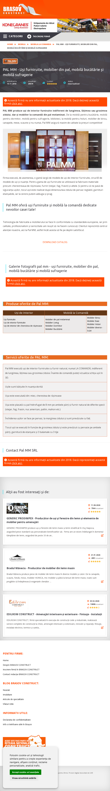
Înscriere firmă (41, 36)
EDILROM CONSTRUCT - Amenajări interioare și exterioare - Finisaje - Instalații (54, 614)
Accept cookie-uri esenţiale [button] (25, 772)
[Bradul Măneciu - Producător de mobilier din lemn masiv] (17, 558)
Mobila (21, 44)
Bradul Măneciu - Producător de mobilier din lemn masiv (41, 568)
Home (10, 44)
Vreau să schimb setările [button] (24, 778)
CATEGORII (16, 36)
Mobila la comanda (41, 44)
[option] (55, 25)
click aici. (17, 103)
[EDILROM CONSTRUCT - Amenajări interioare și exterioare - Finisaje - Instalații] (17, 604)
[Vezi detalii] (102, 535)
